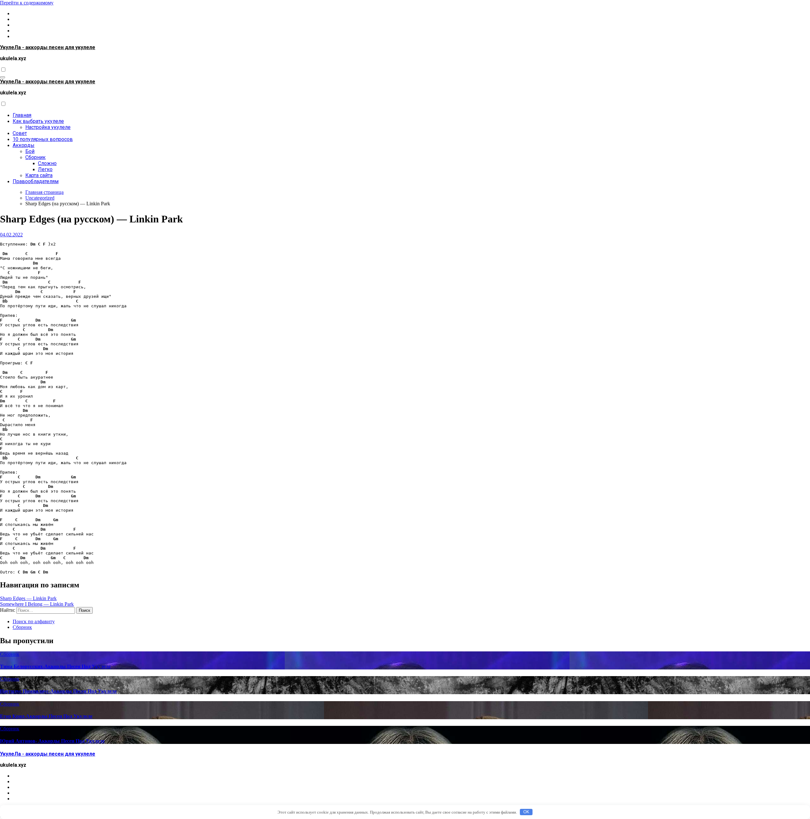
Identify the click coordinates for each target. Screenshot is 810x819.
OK (526, 811)
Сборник (35, 157)
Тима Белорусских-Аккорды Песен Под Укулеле (55, 666)
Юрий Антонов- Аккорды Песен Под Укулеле (52, 741)
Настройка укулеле (48, 127)
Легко (45, 169)
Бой (29, 151)
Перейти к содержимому (26, 2)
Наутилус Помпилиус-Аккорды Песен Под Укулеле (58, 691)
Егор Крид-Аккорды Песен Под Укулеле (46, 716)
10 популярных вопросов (43, 139)
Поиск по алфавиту (34, 621)
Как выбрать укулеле (38, 121)
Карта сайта (39, 175)
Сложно (47, 163)
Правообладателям (36, 181)
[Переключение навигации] (2, 77)
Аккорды (23, 145)
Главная (22, 115)
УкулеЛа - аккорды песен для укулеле (47, 47)
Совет (20, 133)
